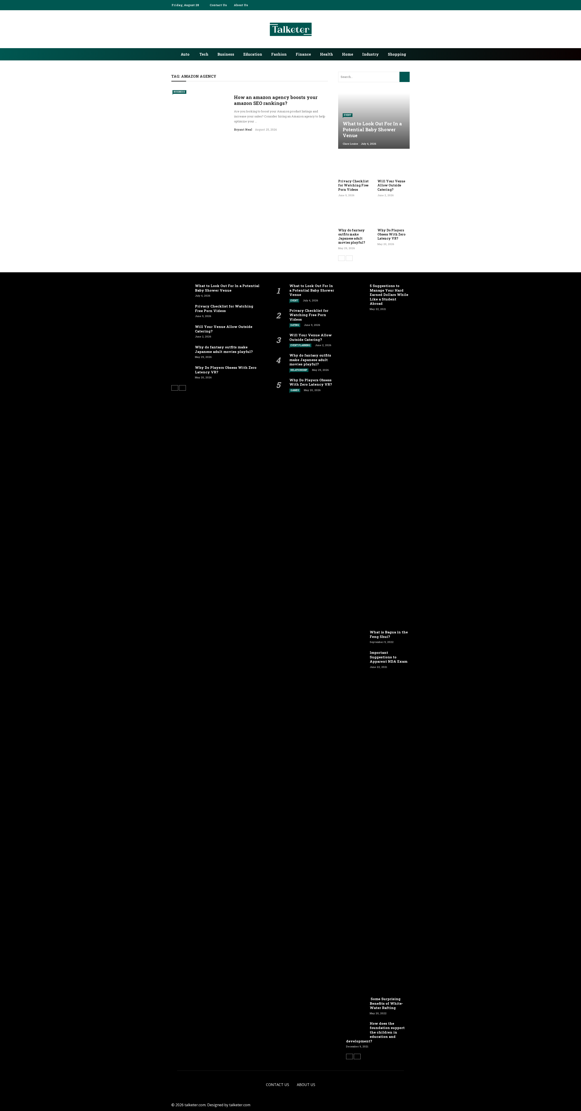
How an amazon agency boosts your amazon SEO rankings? (276, 100)
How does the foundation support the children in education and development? (375, 1032)
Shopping (397, 54)
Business (225, 54)
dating (294, 325)
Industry (370, 54)
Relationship (298, 370)
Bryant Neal (243, 129)
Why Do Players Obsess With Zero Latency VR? (391, 234)
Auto (185, 54)
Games (294, 390)
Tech (203, 54)
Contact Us (218, 5)
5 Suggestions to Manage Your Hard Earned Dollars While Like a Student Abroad (389, 294)
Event (347, 115)
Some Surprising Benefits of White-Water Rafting (386, 1003)
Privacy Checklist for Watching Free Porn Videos (353, 185)
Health (326, 54)
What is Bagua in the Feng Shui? (389, 634)
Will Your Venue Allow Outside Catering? (391, 185)
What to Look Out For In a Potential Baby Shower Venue (227, 288)
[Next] (349, 258)
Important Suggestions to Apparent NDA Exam (388, 657)
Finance (303, 54)
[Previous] (341, 258)
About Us (241, 5)
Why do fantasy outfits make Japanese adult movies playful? (351, 236)
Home (347, 54)
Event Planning (300, 345)
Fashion (279, 54)
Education (252, 54)
